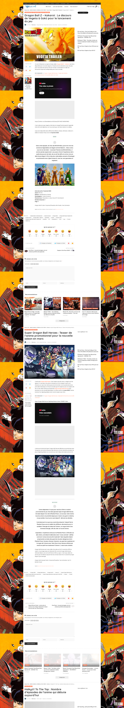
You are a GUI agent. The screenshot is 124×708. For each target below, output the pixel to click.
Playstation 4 (54, 219)
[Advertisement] (54, 110)
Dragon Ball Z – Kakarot (63, 64)
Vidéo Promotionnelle (30, 575)
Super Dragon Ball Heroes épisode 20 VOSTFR (52, 574)
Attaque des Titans (87, 308)
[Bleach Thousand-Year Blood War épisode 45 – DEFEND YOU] (33, 660)
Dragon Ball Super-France (59, 209)
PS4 (60, 219)
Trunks (68, 219)
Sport (31, 686)
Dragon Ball (55, 215)
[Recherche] (98, 7)
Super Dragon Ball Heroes (61, 388)
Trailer (70, 574)
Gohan (52, 217)
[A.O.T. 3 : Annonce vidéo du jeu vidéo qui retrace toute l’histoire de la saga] (91, 303)
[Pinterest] (26, 70)
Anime (26, 329)
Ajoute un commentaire (51, 342)
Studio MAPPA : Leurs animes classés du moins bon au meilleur (28, 404)
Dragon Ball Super (29, 12)
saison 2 (57, 572)
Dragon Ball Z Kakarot (38, 12)
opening (44, 219)
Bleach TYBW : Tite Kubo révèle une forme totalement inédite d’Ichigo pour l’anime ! (88, 42)
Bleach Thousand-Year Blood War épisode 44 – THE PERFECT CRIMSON (71, 670)
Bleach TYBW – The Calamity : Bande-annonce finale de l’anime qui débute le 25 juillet (52, 313)
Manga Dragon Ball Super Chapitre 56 (33, 219)
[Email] (30, 70)
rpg (64, 219)
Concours (71, 308)
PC (49, 219)
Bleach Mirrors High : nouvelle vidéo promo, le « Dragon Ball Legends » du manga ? (32, 313)
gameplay (47, 217)
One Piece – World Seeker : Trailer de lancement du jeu (28, 87)
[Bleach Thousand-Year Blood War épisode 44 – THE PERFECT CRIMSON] (71, 660)
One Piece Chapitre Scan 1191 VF (87, 50)
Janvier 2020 (59, 217)
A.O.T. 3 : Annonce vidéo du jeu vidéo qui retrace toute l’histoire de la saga (90, 313)
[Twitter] (30, 66)
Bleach (27, 308)
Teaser (65, 574)
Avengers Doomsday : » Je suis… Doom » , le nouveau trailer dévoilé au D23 (90, 670)
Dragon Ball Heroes (42, 572)
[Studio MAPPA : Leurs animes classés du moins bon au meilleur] (28, 398)
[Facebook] (26, 66)
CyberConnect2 (48, 215)
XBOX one (28, 220)
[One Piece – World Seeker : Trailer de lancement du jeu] (28, 80)
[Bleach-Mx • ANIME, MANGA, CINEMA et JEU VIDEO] (30, 7)
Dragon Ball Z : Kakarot (38, 217)
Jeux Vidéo (47, 12)
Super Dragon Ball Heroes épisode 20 (33, 574)
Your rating (27, 264)
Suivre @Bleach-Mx (83, 332)
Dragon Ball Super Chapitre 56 (66, 215)
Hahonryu (34, 342)
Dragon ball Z (28, 217)
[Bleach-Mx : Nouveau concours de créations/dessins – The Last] (71, 303)
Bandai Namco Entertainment (36, 215)
